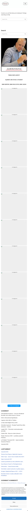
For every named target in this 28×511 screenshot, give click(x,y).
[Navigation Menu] (25, 3)
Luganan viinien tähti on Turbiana (8, 420)
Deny (14, 502)
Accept (14, 498)
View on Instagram (14, 405)
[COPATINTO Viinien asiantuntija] (5, 3)
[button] (26, 485)
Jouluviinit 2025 (4, 444)
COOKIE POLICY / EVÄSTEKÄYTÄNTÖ (14, 509)
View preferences (14, 506)
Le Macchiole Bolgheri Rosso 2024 (9, 422)
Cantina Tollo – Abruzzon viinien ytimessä (10, 433)
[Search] (25, 19)
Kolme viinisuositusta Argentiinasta (9, 417)
